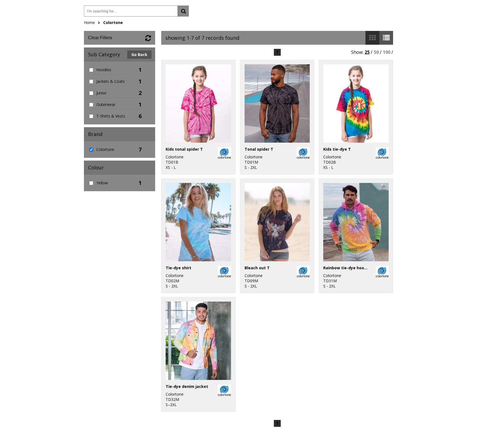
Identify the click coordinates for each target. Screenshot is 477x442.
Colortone (113, 22)
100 (386, 52)
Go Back (139, 54)
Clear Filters (100, 37)
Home (89, 22)
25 (367, 52)
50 (376, 52)
